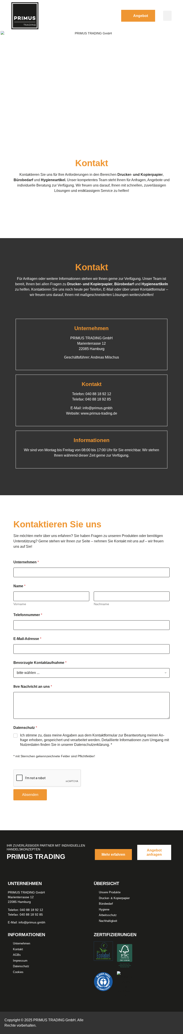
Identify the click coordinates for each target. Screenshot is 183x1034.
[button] (167, 16)
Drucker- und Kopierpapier (140, 174)
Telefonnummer (27, 615)
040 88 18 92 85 (98, 399)
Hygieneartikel (53, 180)
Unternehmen (26, 562)
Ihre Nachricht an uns (32, 686)
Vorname (19, 604)
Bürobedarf (23, 180)
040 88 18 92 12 (98, 394)
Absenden (30, 795)
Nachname (101, 604)
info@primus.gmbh (97, 408)
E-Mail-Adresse (27, 639)
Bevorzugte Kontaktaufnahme (40, 663)
